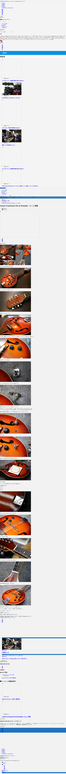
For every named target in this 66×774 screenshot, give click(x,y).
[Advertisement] (7, 630)
